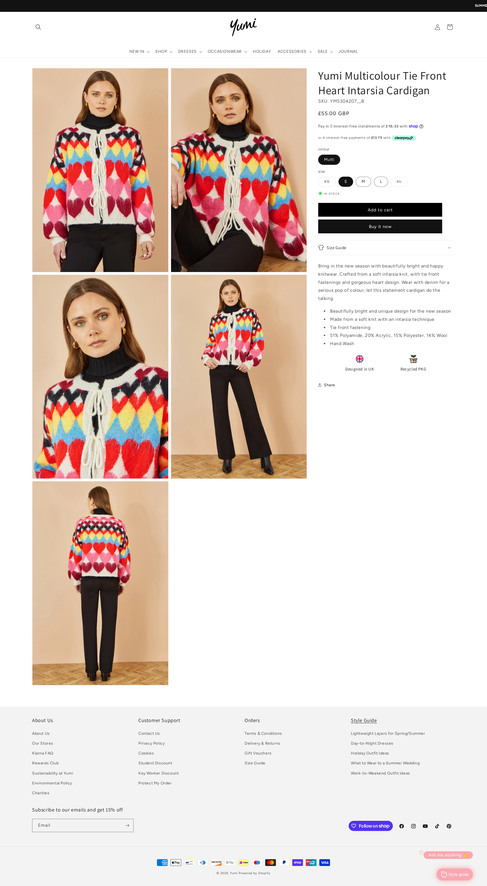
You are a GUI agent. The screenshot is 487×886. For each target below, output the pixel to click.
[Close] (321, 361)
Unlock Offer (286, 466)
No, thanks (285, 518)
